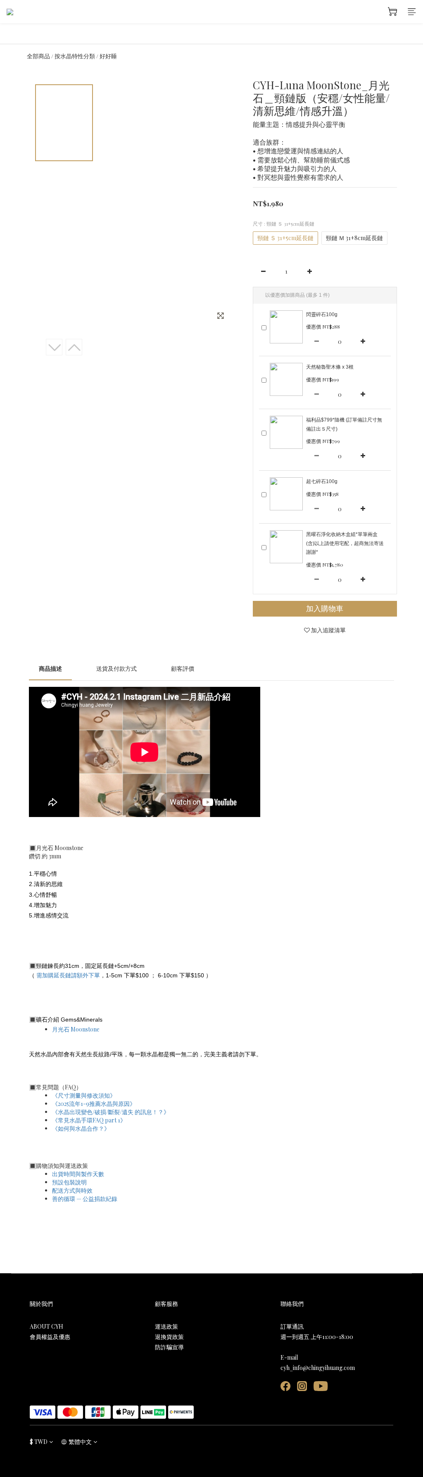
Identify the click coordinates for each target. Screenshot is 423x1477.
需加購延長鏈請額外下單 (68, 975)
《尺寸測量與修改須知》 (84, 1095)
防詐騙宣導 (169, 1347)
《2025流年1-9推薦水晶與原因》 (93, 1104)
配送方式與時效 (72, 1190)
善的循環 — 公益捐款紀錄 (84, 1199)
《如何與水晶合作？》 (81, 1128)
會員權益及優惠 (50, 1337)
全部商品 (38, 56)
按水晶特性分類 (75, 56)
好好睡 (108, 56)
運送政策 (166, 1326)
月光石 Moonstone (76, 1029)
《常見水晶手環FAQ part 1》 (89, 1120)
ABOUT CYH (46, 1326)
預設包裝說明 (69, 1182)
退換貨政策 (169, 1337)
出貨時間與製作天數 (78, 1174)
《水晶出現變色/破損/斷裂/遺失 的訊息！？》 (110, 1112)
